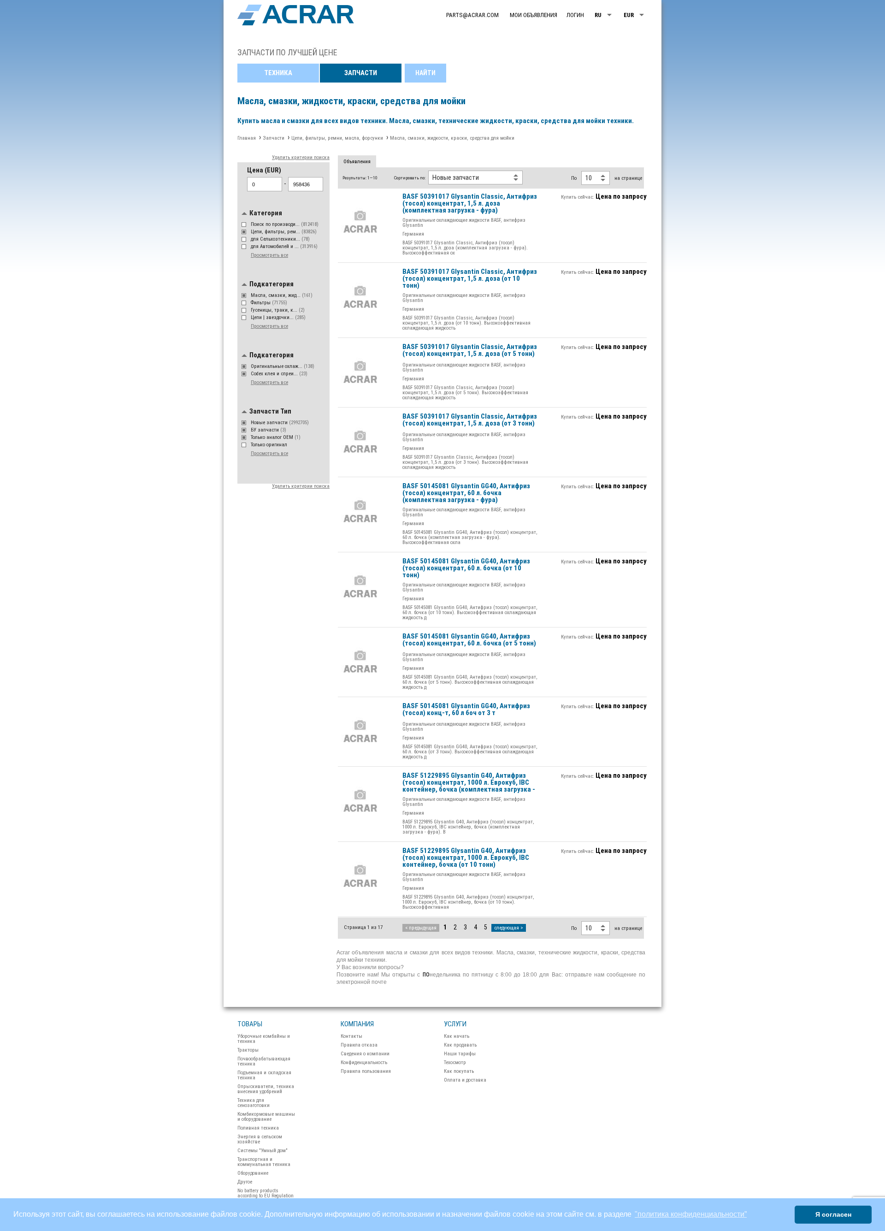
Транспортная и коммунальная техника (263, 1162)
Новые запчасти (280, 423)
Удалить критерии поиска (301, 157)
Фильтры (269, 303)
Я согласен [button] (833, 1214)
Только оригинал (270, 445)
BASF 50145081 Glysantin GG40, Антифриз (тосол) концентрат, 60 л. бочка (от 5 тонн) (469, 640)
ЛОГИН (575, 15)
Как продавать (460, 1045)
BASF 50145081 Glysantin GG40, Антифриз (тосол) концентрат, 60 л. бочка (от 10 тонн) (466, 568)
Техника (278, 73)
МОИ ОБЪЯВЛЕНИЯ (533, 15)
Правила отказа (359, 1045)
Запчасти (360, 73)
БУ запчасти (268, 430)
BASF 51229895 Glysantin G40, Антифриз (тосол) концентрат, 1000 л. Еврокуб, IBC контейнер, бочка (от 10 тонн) (465, 858)
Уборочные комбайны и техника (263, 1039)
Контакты (351, 1036)
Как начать (456, 1036)
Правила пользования (366, 1071)
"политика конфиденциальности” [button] (691, 1214)
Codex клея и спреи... (279, 374)
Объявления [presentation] (357, 162)
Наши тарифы (460, 1053)
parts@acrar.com (472, 15)
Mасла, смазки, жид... (282, 295)
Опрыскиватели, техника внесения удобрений (265, 1089)
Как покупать (459, 1071)
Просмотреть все (269, 255)
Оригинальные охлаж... (282, 366)
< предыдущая (421, 928)
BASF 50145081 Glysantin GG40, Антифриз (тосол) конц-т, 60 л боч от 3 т (466, 710)
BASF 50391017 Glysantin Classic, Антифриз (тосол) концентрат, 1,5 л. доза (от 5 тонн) (469, 350)
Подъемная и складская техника (264, 1075)
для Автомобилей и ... (284, 246)
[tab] (357, 161)
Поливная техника (258, 1127)
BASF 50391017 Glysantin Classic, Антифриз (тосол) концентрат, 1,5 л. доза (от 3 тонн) (469, 420)
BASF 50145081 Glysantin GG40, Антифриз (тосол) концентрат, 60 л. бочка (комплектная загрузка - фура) (466, 493)
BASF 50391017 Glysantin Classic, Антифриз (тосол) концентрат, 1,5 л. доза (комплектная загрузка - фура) (469, 203)
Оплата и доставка (465, 1080)
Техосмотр (455, 1062)
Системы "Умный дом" (262, 1150)
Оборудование (252, 1173)
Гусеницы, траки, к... (278, 310)
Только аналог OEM (276, 437)
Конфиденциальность (364, 1062)
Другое (244, 1181)
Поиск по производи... (285, 224)
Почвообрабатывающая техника (263, 1061)
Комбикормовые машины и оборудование (266, 1117)
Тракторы (248, 1050)
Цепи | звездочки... (278, 317)
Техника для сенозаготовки (253, 1103)
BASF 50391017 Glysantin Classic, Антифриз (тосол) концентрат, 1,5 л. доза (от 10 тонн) (469, 279)
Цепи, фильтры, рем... (284, 232)
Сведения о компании (365, 1053)
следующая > (508, 928)
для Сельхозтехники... (280, 239)
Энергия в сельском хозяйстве (259, 1139)
